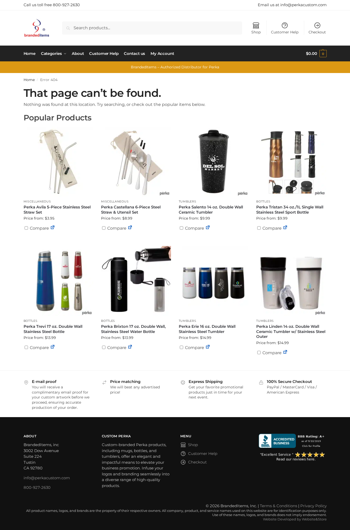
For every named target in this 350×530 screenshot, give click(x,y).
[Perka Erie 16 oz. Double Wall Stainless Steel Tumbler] (214, 281)
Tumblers (187, 201)
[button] (316, 53)
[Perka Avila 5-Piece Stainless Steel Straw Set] (59, 162)
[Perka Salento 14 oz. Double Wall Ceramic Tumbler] (214, 162)
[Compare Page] (52, 228)
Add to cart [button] (58, 238)
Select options (213, 240)
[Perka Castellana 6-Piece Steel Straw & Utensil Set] (136, 162)
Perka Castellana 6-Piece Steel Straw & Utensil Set (131, 210)
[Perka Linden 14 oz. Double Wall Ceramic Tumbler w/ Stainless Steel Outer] (291, 281)
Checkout (317, 32)
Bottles (263, 201)
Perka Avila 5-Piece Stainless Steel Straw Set (57, 210)
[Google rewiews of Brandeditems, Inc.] (293, 457)
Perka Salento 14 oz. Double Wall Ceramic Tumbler (211, 210)
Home (29, 80)
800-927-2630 (37, 487)
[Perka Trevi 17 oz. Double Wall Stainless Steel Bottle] (59, 281)
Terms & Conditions (278, 505)
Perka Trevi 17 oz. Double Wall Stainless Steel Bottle (53, 329)
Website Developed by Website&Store (295, 519)
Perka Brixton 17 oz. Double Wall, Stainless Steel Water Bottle (133, 329)
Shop (256, 32)
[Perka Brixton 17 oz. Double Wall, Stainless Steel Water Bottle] (136, 281)
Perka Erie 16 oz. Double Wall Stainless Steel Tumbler (207, 329)
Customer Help (284, 32)
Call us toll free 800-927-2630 (52, 4)
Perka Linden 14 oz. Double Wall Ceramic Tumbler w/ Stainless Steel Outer (290, 331)
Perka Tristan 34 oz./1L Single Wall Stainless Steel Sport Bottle (289, 210)
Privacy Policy (313, 505)
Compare (39, 228)
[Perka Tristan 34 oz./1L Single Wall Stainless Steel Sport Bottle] (291, 162)
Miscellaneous (37, 201)
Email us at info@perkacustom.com (292, 4)
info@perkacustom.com (47, 477)
